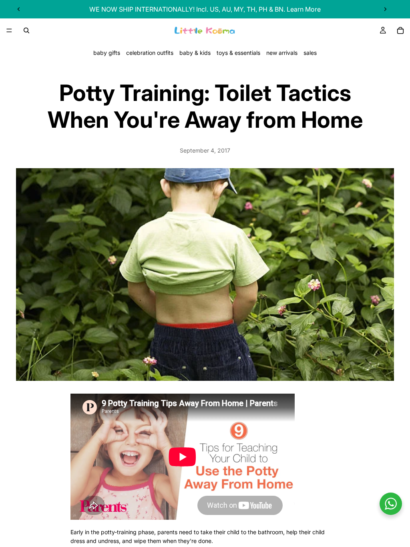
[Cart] (400, 30)
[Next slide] (385, 9)
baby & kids (195, 52)
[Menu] (9, 30)
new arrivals (281, 52)
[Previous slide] (19, 9)
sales (310, 52)
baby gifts (106, 52)
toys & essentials (238, 52)
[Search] (26, 30)
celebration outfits (149, 52)
